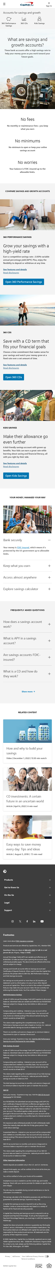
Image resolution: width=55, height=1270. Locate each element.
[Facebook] (27, 921)
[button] (27, 540)
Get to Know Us (11, 887)
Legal (6, 902)
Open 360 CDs (13, 377)
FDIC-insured (23, 547)
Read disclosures (11, 272)
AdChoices (16, 1256)
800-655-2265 (30, 950)
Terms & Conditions (28, 1259)
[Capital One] (4, 871)
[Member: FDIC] (39, 1266)
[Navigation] (4, 4)
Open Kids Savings (16, 475)
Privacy (7, 1256)
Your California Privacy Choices (33, 1256)
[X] (20, 921)
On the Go (9, 895)
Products (8, 879)
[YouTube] (42, 921)
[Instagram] (12, 921)
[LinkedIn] (34, 921)
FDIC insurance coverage (24, 941)
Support (8, 910)
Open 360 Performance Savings (23, 282)
